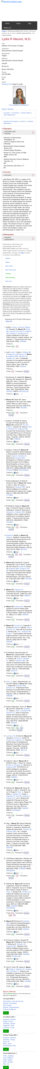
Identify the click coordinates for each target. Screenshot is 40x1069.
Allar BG (17, 627)
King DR (18, 796)
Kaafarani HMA (13, 356)
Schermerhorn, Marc (9, 1046)
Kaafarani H (26, 796)
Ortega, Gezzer (8, 1021)
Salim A (21, 331)
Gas (13, 755)
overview (22, 121)
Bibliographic (8, 234)
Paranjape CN (10, 354)
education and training (11, 121)
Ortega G (9, 537)
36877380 (23, 549)
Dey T (19, 631)
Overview (7, 172)
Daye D (14, 456)
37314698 (9, 522)
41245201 (9, 391)
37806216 (17, 439)
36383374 (27, 596)
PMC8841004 (10, 908)
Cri (12, 852)
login (22, 253)
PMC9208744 (10, 870)
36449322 (25, 614)
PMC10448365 (23, 470)
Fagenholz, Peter (8, 1025)
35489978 (14, 777)
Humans (26, 371)
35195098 (22, 868)
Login (4, 31)
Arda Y (13, 352)
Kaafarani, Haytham (9, 1019)
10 (21, 779)
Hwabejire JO (10, 358)
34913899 (27, 981)
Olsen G (15, 327)
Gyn (17, 728)
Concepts (7, 113)
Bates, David (7, 1044)
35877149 (24, 750)
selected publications (9, 238)
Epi (12, 554)
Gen (13, 346)
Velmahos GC (23, 356)
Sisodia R (23, 568)
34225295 (28, 579)
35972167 (14, 723)
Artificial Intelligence (9, 1009)
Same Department (9, 115)
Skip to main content (9, 3)
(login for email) (17, 84)
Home (7, 23)
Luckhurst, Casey (8, 1027)
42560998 (23, 341)
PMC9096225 (16, 810)
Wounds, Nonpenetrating (11, 1007)
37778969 (9, 495)
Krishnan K (17, 738)
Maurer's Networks (8, 109)
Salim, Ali (6, 1042)
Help (29, 23)
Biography (7, 129)
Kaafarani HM (18, 606)
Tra (17, 346)
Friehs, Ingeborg (8, 1056)
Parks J (18, 711)
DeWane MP (27, 352)
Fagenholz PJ (18, 589)
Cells (10, 915)
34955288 (26, 954)
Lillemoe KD (10, 740)
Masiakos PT (14, 971)
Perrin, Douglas (8, 1062)
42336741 (23, 366)
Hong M (21, 327)
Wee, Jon (6, 1064)
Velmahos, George (9, 1023)
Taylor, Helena (7, 1060)
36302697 (9, 642)
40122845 (24, 408)
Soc (21, 554)
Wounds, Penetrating (10, 1003)
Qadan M (22, 566)
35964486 (9, 696)
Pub (16, 554)
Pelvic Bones (7, 1005)
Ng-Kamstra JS (23, 333)
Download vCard (7, 84)
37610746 (9, 470)
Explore (6, 1012)
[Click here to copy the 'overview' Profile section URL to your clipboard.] (32, 175)
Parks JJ (9, 681)
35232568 (14, 906)
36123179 (14, 671)
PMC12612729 (23, 391)
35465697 (25, 808)
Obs (21, 728)
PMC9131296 (16, 956)
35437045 (9, 847)
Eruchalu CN (18, 625)
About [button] (18, 23)
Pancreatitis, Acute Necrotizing (13, 1001)
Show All (9, 321)
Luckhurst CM (13, 331)
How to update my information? (19, 105)
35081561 (26, 929)
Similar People (25, 113)
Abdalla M (9, 535)
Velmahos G (13, 333)
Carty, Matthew (8, 1058)
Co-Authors (15, 113)
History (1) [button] (7, 28)
